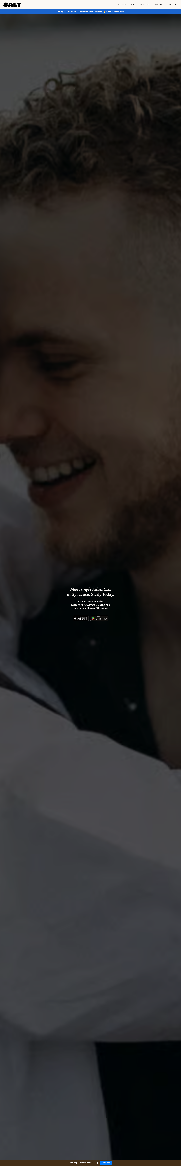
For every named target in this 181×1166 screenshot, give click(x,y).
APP (132, 4)
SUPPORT (173, 4)
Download (106, 1163)
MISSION (122, 4)
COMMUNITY (159, 4)
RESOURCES (144, 4)
